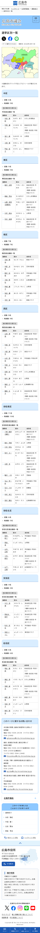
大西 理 (7, 143)
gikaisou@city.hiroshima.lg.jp (21, 738)
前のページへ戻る (13, 837)
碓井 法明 (8, 185)
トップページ (15, 8)
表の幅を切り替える (9, 108)
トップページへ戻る (30, 837)
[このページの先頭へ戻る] (20, 843)
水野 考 (7, 464)
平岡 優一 (9, 822)
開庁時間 (10, 873)
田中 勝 (7, 378)
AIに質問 (35, 931)
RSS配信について (16, 917)
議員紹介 (35, 8)
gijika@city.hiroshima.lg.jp (19, 771)
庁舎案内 (10, 864)
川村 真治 (8, 213)
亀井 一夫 (8, 475)
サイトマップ (6, 914)
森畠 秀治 (8, 196)
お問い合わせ (25, 931)
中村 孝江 (8, 494)
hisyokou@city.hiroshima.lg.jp (21, 756)
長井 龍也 (8, 500)
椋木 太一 (8, 453)
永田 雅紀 (9, 817)
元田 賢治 (9, 826)
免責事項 (5, 917)
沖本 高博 (8, 219)
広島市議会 (25, 8)
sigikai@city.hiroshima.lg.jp (20, 789)
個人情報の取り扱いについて (22, 914)
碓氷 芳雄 (8, 443)
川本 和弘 (8, 447)
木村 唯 (7, 300)
